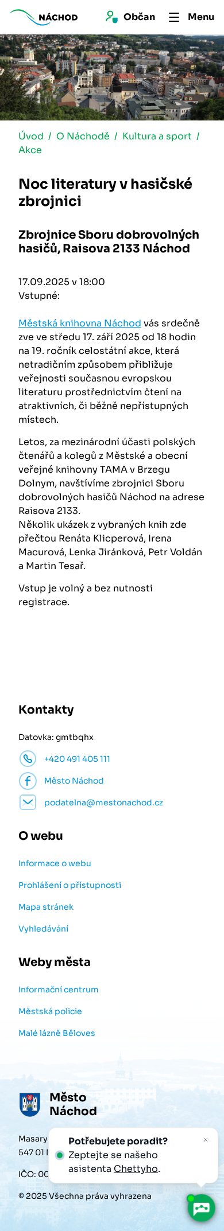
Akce (30, 150)
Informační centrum (58, 989)
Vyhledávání (43, 929)
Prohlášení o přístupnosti (69, 885)
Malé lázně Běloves (56, 1033)
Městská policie (50, 1011)
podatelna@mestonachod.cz (103, 802)
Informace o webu (54, 863)
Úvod (31, 136)
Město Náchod (74, 781)
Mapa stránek (46, 907)
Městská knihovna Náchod (79, 323)
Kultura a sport (157, 136)
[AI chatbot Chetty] (201, 1208)
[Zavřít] (205, 1139)
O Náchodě (83, 136)
